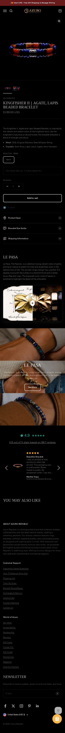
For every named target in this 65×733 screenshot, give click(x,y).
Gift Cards (7, 642)
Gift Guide (7, 652)
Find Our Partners (11, 667)
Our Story (7, 622)
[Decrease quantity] (7, 186)
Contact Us (8, 607)
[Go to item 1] (7, 88)
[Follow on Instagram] (21, 706)
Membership (8, 632)
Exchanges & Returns (12, 593)
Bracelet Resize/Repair (13, 588)
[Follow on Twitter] (13, 706)
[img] (39, 453)
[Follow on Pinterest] (29, 706)
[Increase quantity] (19, 186)
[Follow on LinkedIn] (37, 706)
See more (32, 387)
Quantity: (7, 180)
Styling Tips (8, 657)
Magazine (7, 662)
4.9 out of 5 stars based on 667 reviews (32, 442)
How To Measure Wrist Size (15, 573)
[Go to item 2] (17, 88)
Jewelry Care (8, 598)
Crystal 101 (8, 647)
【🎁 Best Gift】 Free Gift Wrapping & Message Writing (32, 3)
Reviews (7, 637)
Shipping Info (9, 578)
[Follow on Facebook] (5, 706)
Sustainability (9, 627)
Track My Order (10, 583)
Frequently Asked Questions (16, 568)
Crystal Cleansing (11, 603)
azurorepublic (9, 98)
